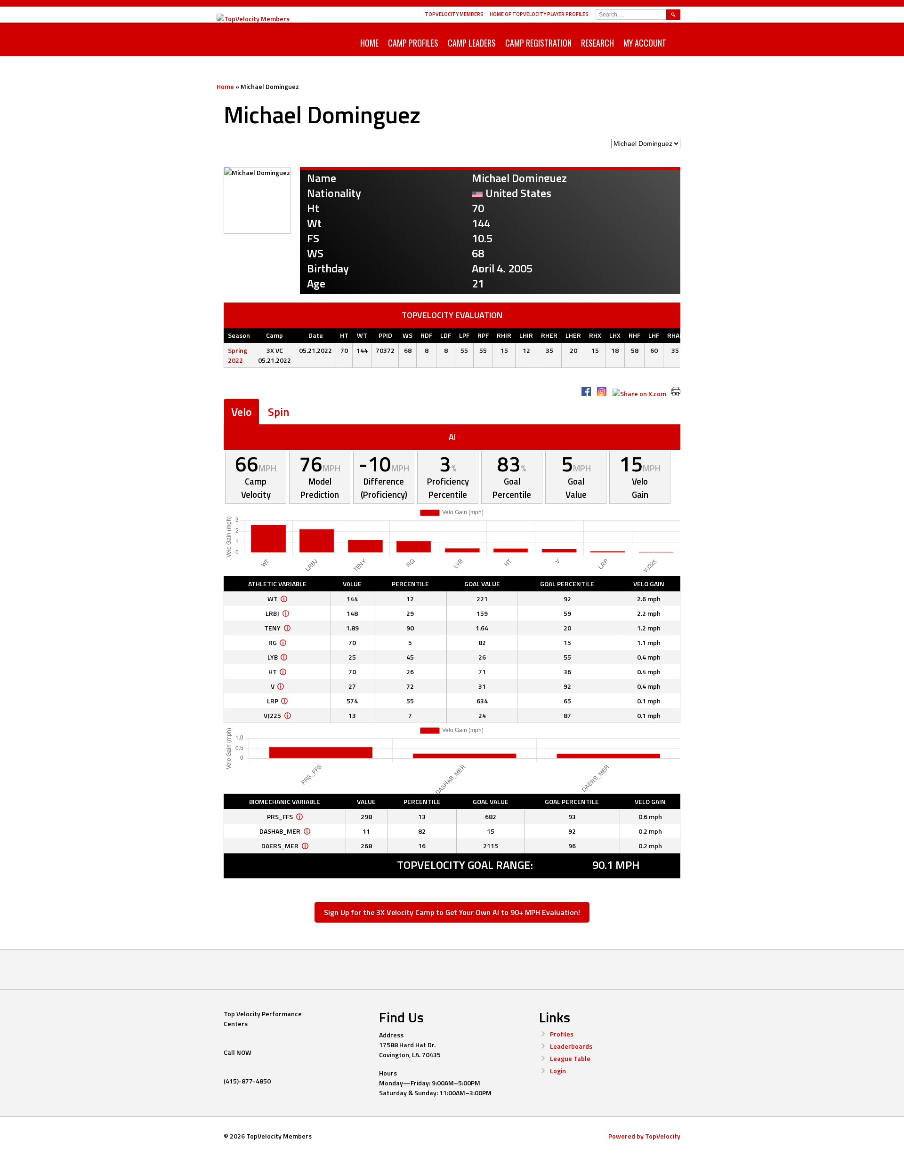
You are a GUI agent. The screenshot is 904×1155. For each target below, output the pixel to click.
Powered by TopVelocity (644, 1136)
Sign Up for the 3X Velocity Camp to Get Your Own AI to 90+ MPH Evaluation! (452, 912)
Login (558, 1070)
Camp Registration (538, 43)
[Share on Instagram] (601, 391)
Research (597, 43)
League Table (570, 1058)
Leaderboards (571, 1046)
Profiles (561, 1034)
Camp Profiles (413, 43)
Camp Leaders (472, 43)
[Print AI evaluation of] (675, 391)
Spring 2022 (237, 355)
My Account (644, 43)
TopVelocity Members (454, 14)
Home (369, 43)
